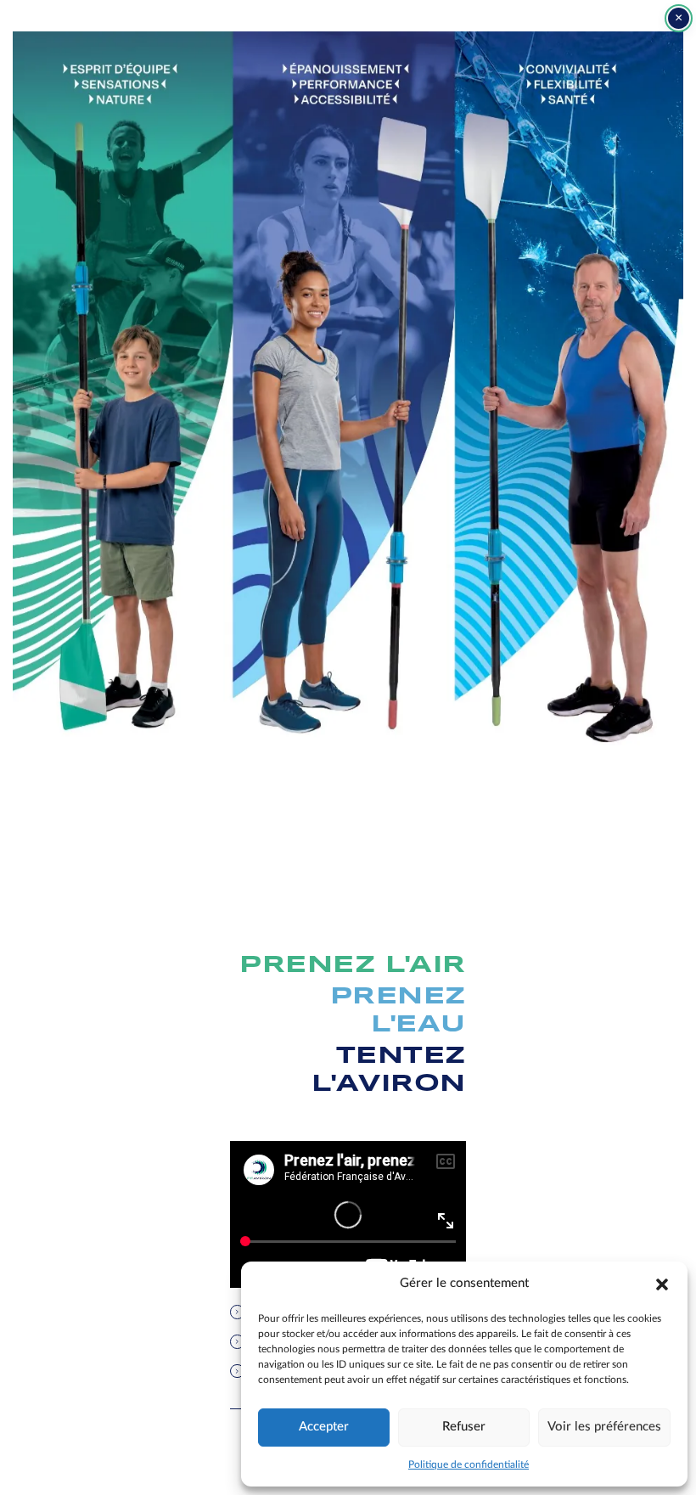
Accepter (324, 1426)
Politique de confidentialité (468, 1464)
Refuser (464, 1426)
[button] (662, 1283)
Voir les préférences (604, 1426)
